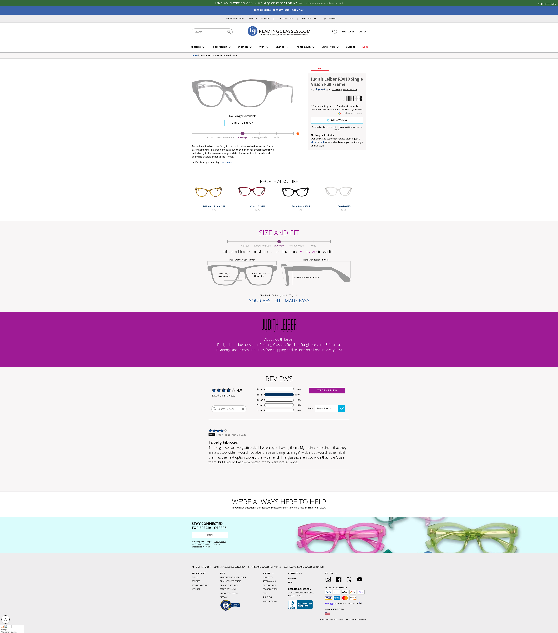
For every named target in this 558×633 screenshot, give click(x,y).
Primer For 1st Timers (230, 581)
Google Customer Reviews (352, 113)
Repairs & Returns (200, 585)
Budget (350, 46)
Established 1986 (286, 18)
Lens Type (328, 46)
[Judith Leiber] (352, 99)
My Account (348, 32)
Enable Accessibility (547, 4)
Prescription (219, 46)
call (322, 142)
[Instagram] (328, 582)
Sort (310, 408)
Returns (265, 18)
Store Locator (270, 589)
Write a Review (350, 89)
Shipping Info (269, 585)
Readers (195, 46)
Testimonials (269, 581)
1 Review (336, 89)
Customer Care (309, 18)
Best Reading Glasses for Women (264, 567)
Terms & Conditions (203, 544)
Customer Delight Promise (233, 577)
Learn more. (226, 162)
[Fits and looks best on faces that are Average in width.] (243, 138)
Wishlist (196, 589)
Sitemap (224, 597)
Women (243, 46)
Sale (365, 46)
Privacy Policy (220, 541)
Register (196, 581)
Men (261, 46)
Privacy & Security (229, 585)
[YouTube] (359, 582)
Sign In (195, 577)
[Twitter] (349, 582)
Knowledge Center (235, 18)
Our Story (268, 577)
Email (290, 582)
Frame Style (303, 46)
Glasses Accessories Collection (229, 567)
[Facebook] (338, 582)
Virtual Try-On (243, 122)
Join (210, 535)
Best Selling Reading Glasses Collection (304, 567)
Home (195, 55)
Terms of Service (228, 589)
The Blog (252, 18)
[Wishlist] (335, 32)
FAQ (265, 593)
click (309, 507)
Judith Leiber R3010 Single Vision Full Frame (218, 55)
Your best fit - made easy (279, 300)
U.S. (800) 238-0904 (328, 18)
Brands (280, 46)
